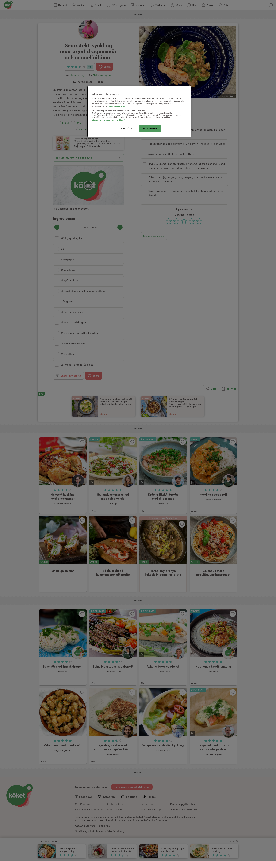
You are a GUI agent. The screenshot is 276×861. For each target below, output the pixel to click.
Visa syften (126, 128)
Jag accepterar (150, 128)
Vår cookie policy (116, 107)
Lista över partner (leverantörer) (108, 120)
